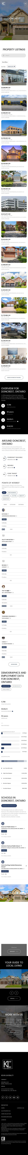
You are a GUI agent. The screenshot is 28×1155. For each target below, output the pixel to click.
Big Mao (4, 565)
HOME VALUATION (6, 1113)
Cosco (4, 641)
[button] (14, 1032)
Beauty (22, 495)
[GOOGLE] (17, 1097)
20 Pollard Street (7, 541)
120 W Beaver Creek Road (9, 515)
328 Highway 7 (6, 618)
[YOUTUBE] (14, 1097)
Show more (14, 664)
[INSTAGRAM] (6, 1097)
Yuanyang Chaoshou (8, 616)
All (4, 492)
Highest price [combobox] (11, 66)
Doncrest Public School (8, 826)
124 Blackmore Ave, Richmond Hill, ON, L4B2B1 (12, 828)
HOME (3, 1108)
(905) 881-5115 (5, 1082)
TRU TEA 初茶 (5, 590)
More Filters (5, 62)
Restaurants (13, 492)
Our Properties (5, 1110)
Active (15, 495)
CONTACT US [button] (20, 1108)
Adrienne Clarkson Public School (10, 846)
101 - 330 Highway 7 (7, 592)
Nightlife (6, 499)
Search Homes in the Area (14, 377)
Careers (3, 1119)
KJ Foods (4, 514)
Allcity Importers (7, 539)
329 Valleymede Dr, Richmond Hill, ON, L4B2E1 (12, 868)
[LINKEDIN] (10, 1097)
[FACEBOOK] (2, 1097)
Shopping (6, 495)
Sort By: (3, 66)
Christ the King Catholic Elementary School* (11, 865)
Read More (10, 978)
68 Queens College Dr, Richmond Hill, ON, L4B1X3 (12, 847)
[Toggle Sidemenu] (25, 3)
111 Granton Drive (8, 643)
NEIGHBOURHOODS (6, 1116)
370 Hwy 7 (5, 567)
